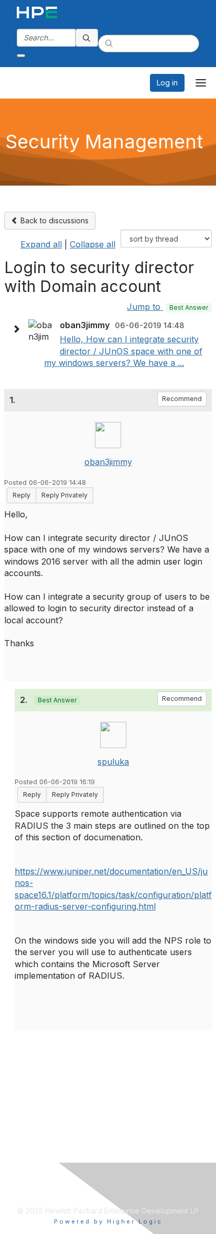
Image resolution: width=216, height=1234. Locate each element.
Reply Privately (64, 495)
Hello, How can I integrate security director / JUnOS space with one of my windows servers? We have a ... (123, 351)
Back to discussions (53, 220)
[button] (19, 329)
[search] (87, 38)
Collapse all (92, 244)
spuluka (113, 761)
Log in (167, 82)
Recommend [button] (182, 399)
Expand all (41, 244)
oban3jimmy (108, 462)
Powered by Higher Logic (108, 1221)
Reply (21, 495)
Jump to (167, 306)
